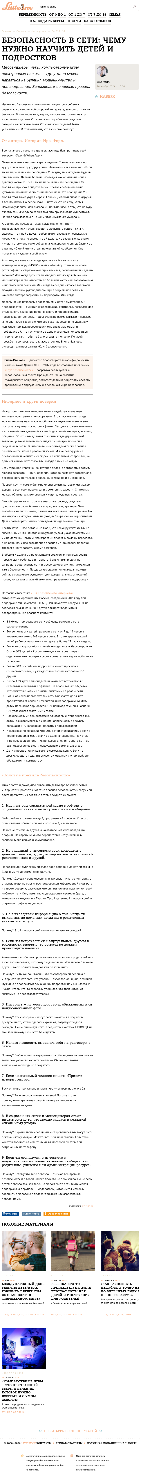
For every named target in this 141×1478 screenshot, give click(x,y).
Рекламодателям (69, 1443)
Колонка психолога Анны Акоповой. (23, 1303)
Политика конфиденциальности (112, 1443)
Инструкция (13, 1373)
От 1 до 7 (76, 15)
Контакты (43, 1443)
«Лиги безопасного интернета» (52, 593)
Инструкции (38, 31)
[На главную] (18, 7)
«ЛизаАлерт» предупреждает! (69, 1303)
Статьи (21, 31)
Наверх (107, 96)
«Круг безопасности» (18, 370)
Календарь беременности (55, 21)
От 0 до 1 (57, 15)
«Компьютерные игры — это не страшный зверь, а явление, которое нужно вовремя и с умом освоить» (22, 1390)
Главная (6, 31)
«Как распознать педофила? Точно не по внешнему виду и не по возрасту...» (120, 1289)
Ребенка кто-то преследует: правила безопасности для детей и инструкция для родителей (71, 1291)
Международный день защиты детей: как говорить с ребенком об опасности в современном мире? (23, 1291)
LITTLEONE (28, 1443)
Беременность (32, 15)
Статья (8, 1275)
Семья (115, 15)
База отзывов (97, 21)
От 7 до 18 (97, 15)
